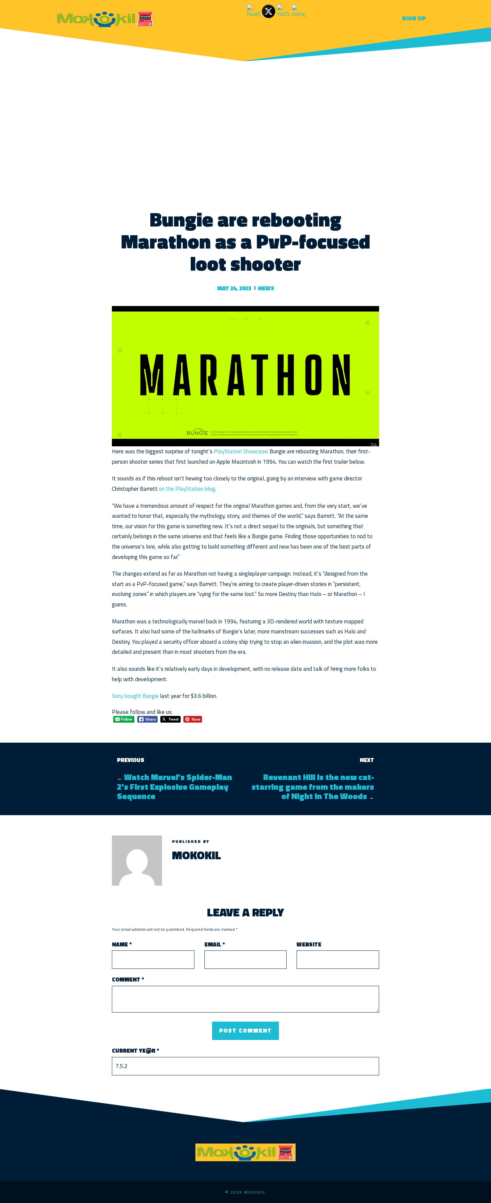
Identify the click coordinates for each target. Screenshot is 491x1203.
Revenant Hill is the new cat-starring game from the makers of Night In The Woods (313, 786)
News (266, 288)
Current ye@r (135, 1051)
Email (214, 944)
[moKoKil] (105, 17)
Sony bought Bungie (135, 696)
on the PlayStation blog (187, 488)
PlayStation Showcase (240, 451)
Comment (128, 979)
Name (122, 944)
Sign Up (414, 18)
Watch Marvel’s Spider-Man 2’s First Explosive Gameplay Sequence (174, 786)
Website (309, 944)
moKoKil (196, 855)
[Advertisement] (245, 128)
